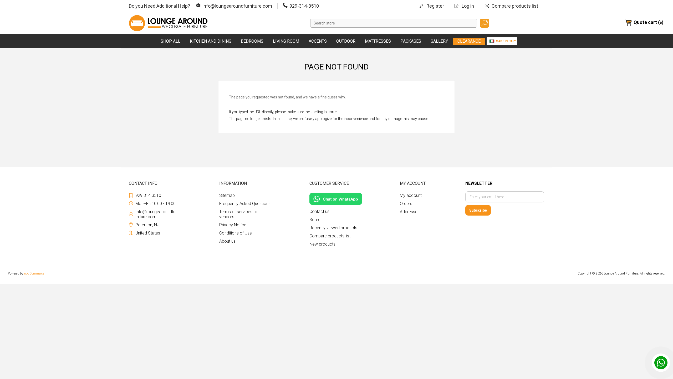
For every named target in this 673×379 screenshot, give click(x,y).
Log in (468, 6)
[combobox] (393, 23)
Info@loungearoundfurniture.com (237, 6)
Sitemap (227, 195)
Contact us (319, 211)
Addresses (410, 211)
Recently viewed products (333, 227)
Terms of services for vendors (239, 214)
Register (435, 6)
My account (411, 195)
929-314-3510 (304, 6)
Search (484, 23)
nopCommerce (34, 273)
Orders (406, 203)
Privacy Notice (232, 224)
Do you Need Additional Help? (159, 6)
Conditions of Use (235, 233)
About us (227, 241)
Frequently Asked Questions (245, 203)
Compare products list (515, 6)
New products (322, 244)
